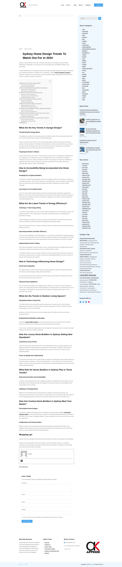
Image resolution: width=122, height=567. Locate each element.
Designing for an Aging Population (29, 89)
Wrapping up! (24, 122)
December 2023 (86, 226)
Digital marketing (84, 256)
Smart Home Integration (27, 100)
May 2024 (84, 216)
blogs (83, 35)
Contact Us (47, 544)
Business (84, 37)
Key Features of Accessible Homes (29, 91)
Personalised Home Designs (27, 119)
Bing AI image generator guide (84, 252)
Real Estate (85, 86)
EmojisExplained (87, 258)
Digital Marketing (86, 47)
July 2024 (84, 212)
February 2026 (86, 175)
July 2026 (84, 165)
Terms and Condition (50, 549)
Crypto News (85, 45)
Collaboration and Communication (29, 121)
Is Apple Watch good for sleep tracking (86, 268)
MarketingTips (95, 277)
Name (23, 494)
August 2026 (85, 163)
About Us (47, 542)
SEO (83, 88)
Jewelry (84, 70)
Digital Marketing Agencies (89, 49)
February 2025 (86, 198)
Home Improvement (23, 466)
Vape (83, 99)
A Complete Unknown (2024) (92, 240)
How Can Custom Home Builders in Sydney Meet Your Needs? (35, 117)
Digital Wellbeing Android (93, 256)
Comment (24, 483)
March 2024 (85, 220)
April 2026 (84, 171)
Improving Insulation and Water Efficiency (30, 95)
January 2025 (85, 200)
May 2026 (84, 169)
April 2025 (84, 195)
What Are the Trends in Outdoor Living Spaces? (31, 103)
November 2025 (86, 181)
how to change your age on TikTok (85, 260)
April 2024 (84, 218)
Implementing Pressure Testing (28, 97)
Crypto (84, 43)
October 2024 (85, 206)
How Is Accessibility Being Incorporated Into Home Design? (34, 87)
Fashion (84, 54)
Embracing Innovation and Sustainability (30, 114)
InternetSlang (98, 266)
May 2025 (84, 193)
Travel (83, 97)
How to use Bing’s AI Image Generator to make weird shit (88, 264)
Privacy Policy (48, 546)
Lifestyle (84, 74)
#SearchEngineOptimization (87, 238)
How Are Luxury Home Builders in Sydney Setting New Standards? (36, 108)
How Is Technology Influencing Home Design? (31, 98)
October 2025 (85, 183)
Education (84, 51)
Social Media (85, 90)
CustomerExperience (85, 254)
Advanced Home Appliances (27, 102)
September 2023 (86, 228)
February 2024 (86, 222)
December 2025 (86, 179)
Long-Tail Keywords (85, 277)
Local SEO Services (88, 275)
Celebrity (84, 41)
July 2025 (84, 189)
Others (84, 80)
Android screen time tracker (89, 244)
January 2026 (85, 177)
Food (83, 58)
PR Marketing (85, 82)
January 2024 (85, 224)
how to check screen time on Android (85, 262)
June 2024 (85, 214)
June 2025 (85, 191)
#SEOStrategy (84, 240)
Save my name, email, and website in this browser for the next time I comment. (43, 517)
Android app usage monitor (95, 242)
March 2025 (85, 196)
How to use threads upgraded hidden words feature (88, 266)
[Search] (99, 18)
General (84, 64)
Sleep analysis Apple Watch (84, 286)
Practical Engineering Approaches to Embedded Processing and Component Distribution (90, 112)
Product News (85, 84)
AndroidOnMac (82, 244)
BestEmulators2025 (88, 250)
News (83, 78)
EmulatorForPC (93, 258)
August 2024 (85, 210)
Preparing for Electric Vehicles (28, 86)
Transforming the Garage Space (28, 84)
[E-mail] (22, 461)
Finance (84, 56)
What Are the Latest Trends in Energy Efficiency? (32, 92)
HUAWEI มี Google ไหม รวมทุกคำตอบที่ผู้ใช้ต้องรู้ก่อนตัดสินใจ (93, 121)
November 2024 (86, 204)
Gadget (84, 60)
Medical (84, 76)
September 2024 (86, 208)
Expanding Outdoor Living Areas (28, 105)
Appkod (92, 564)
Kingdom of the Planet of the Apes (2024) (86, 272)
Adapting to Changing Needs (28, 116)
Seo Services (92, 284)
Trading (84, 95)
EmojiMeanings (82, 258)
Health (84, 66)
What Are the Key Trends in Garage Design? (31, 83)
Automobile (85, 31)
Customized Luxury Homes (27, 110)
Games (84, 62)
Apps (83, 29)
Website (24, 509)
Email (23, 502)
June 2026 (85, 167)
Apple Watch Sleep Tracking (87, 248)
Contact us (98, 5)
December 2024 (86, 202)
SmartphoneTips (91, 286)
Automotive (85, 33)
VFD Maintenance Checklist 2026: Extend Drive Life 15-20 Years (93, 149)
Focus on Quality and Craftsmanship (29, 111)
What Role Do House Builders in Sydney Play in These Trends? (35, 113)
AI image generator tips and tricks (85, 242)
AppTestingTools (82, 250)
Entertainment (85, 52)
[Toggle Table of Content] (49, 81)
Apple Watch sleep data (83, 246)
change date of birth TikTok (93, 252)
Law (83, 72)
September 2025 (86, 185)
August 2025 (85, 187)
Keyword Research (85, 270)
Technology (85, 93)
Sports (84, 92)
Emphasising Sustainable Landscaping (30, 106)
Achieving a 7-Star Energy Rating (28, 94)
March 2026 (85, 173)
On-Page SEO (93, 280)
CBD (83, 39)
